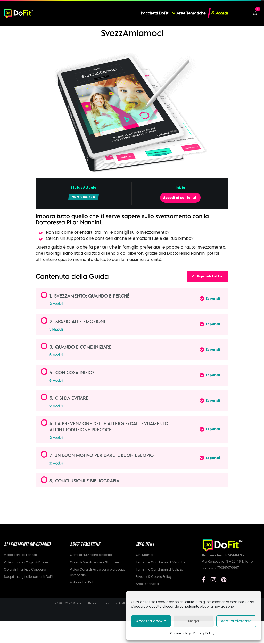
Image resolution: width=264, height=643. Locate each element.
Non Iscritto (83, 197)
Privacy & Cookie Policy (154, 576)
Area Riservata (147, 584)
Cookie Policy (180, 633)
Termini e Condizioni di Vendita (160, 562)
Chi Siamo (144, 555)
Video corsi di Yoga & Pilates (26, 562)
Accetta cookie (151, 621)
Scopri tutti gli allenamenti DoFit (28, 576)
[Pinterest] (224, 579)
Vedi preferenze (236, 621)
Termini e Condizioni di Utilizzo (159, 569)
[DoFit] (19, 13)
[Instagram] (213, 579)
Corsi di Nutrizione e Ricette (91, 555)
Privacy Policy (203, 633)
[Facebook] (203, 579)
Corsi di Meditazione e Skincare (94, 562)
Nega (193, 621)
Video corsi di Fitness (20, 555)
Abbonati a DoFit (83, 582)
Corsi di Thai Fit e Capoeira (25, 569)
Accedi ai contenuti (180, 197)
